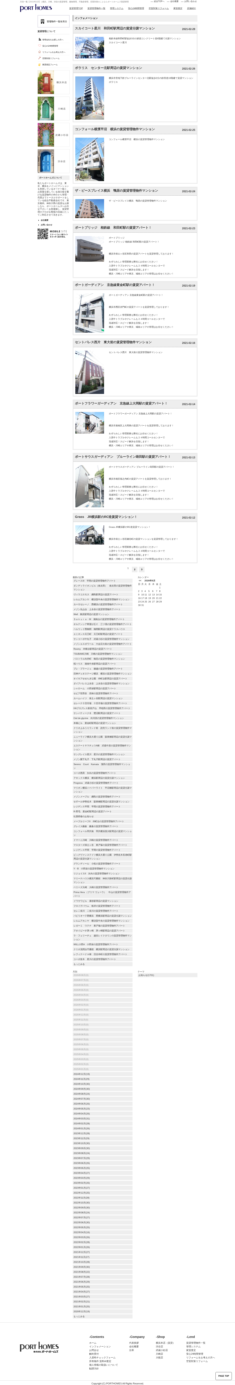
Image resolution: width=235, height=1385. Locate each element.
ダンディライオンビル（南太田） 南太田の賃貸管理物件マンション (103, 587)
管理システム (116, 8)
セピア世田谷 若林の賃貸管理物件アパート (97, 693)
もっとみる (79, 964)
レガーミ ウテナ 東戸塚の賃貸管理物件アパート (100, 925)
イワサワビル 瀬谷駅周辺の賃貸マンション (96, 901)
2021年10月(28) (82, 1262)
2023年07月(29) (82, 1158)
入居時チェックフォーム (102, 1357)
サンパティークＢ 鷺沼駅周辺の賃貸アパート (97, 713)
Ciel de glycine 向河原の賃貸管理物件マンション (99, 718)
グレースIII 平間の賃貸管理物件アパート (96, 580)
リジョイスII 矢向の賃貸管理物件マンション (97, 873)
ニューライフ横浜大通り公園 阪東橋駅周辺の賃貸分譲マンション (103, 738)
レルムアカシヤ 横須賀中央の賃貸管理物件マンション (103, 599)
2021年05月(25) (82, 1286)
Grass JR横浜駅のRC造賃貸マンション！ (106, 516)
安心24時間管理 (136, 8)
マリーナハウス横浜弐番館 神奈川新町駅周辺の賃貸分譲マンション (103, 880)
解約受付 (94, 1353)
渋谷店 (159, 1346)
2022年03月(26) (82, 1237)
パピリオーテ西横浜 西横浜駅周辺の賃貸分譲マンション (103, 916)
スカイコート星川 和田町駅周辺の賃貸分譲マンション (115, 28)
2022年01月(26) (82, 1247)
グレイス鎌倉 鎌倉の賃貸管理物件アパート (97, 826)
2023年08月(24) (82, 1153)
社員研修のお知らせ (84, 816)
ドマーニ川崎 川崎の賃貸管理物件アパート (97, 840)
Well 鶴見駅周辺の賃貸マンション (91, 614)
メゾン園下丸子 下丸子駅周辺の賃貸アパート (97, 759)
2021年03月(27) (82, 1296)
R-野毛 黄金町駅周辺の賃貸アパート (93, 811)
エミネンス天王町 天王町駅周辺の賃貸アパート (98, 634)
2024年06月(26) (82, 1103)
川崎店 (159, 1353)
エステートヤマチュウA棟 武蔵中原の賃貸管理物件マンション (102, 747)
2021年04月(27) (82, 1291)
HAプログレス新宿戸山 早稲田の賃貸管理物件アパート (102, 708)
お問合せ (94, 1350)
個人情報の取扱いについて (103, 1364)
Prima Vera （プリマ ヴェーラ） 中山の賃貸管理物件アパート (102, 894)
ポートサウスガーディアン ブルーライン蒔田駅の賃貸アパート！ (123, 456)
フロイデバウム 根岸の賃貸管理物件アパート (97, 906)
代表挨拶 (134, 1342)
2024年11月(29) (82, 1079)
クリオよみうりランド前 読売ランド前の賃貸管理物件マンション (103, 730)
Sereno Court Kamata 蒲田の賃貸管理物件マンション (102, 766)
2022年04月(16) (82, 1232)
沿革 (131, 1350)
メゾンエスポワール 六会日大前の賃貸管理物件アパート (103, 644)
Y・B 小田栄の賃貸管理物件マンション (94, 868)
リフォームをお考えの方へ (53, 52)
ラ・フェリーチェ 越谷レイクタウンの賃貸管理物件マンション (103, 937)
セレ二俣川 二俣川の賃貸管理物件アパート (96, 911)
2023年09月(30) (82, 1148)
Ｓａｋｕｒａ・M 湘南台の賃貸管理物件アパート (100, 619)
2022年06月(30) (82, 1222)
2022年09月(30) (82, 1207)
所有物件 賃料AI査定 (100, 1361)
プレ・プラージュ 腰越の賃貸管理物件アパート (99, 668)
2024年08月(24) (82, 1094)
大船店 (159, 1357)
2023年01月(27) (82, 1188)
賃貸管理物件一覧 (96, 8)
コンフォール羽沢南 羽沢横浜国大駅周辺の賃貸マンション (103, 833)
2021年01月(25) (82, 1306)
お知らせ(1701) (146, 975)
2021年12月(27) (82, 1252)
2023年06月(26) (82, 1163)
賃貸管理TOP (76, 8)
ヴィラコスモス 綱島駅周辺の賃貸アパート (96, 594)
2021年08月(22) (82, 1272)
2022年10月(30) (82, 1202)
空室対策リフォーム (159, 8)
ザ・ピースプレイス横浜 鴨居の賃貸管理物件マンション (116, 190)
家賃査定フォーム (50, 64)
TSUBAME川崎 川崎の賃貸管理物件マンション (98, 654)
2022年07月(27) (82, 1217)
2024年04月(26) (82, 1113)
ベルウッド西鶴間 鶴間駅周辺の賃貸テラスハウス (99, 629)
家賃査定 (177, 8)
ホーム (92, 1342)
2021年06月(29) (82, 1281)
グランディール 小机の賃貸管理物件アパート (97, 863)
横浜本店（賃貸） (165, 1342)
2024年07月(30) (82, 1099)
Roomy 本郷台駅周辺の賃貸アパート (93, 649)
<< (140, 580)
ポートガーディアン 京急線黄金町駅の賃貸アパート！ (115, 284)
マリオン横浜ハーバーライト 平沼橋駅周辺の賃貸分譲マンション (103, 790)
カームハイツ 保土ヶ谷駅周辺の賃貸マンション (98, 698)
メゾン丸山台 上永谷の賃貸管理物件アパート (98, 609)
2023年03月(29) (82, 1178)
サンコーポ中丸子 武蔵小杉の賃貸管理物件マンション (101, 639)
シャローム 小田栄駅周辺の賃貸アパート (95, 688)
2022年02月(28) (82, 1242)
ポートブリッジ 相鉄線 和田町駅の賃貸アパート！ (113, 227)
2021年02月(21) (82, 1301)
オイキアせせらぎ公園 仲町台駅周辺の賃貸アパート (100, 678)
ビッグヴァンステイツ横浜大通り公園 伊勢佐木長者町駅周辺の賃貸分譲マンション (103, 857)
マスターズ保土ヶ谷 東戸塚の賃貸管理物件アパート (100, 845)
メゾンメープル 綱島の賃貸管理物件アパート (97, 796)
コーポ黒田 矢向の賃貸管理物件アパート (95, 773)
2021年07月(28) (82, 1277)
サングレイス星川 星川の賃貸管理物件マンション (100, 754)
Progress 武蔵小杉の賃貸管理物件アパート (96, 783)
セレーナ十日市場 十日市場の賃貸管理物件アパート (101, 703)
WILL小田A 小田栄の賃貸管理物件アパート (97, 944)
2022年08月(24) (82, 1212)
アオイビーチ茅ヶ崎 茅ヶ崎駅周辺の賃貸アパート (99, 930)
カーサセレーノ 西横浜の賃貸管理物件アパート (99, 604)
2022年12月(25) (82, 1192)
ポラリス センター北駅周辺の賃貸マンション (108, 67)
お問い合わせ (190, 1)
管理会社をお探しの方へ (52, 40)
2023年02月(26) (82, 1183)
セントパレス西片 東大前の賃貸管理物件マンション (113, 342)
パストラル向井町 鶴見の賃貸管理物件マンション (99, 658)
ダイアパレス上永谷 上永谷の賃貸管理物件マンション (101, 683)
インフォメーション (100, 1346)
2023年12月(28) (82, 1133)
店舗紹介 (191, 8)
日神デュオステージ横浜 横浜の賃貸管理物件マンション (103, 673)
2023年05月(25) (82, 1168)
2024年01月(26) (82, 1128)
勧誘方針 (94, 1368)
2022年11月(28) (82, 1197)
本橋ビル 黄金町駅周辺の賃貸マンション (95, 723)
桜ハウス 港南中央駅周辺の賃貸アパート (95, 663)
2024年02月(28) (82, 1123)
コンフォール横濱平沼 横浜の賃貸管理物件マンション (115, 129)
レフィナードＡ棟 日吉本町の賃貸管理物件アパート (101, 954)
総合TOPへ (159, 1)
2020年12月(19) (82, 1311)
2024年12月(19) (82, 1074)
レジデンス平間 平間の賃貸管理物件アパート (97, 806)
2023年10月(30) (82, 1143)
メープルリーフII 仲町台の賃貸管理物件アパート (99, 821)
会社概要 (174, 1)
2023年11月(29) (82, 1138)
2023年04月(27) (82, 1173)
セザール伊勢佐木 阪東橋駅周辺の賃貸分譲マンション (101, 801)
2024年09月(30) (82, 1089)
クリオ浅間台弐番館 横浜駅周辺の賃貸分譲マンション (101, 949)
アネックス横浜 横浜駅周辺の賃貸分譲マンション (99, 778)
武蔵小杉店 (162, 1350)
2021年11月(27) (82, 1257)
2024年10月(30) (82, 1084)
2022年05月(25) (82, 1227)
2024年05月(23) (82, 1108)
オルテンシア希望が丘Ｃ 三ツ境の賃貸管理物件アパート (103, 624)
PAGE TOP (223, 1376)
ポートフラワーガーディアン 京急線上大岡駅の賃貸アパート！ (121, 403)
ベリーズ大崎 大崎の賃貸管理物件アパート (96, 887)
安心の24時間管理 (50, 46)
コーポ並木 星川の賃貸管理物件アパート (95, 959)
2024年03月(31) (82, 1118)
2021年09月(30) (82, 1267)
